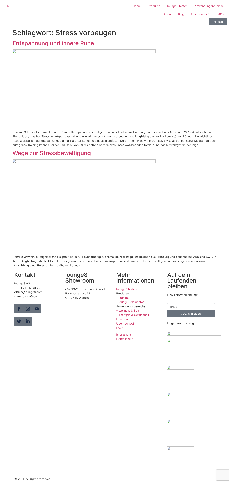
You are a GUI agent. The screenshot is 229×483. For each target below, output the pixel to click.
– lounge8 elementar (130, 302)
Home (137, 6)
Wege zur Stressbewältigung (52, 153)
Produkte (154, 6)
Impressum (123, 334)
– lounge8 (123, 297)
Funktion (165, 14)
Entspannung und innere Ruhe (53, 43)
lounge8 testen (177, 6)
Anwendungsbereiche (209, 6)
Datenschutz (124, 339)
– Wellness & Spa (127, 310)
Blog (181, 14)
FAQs (220, 14)
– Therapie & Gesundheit (132, 315)
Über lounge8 (200, 14)
